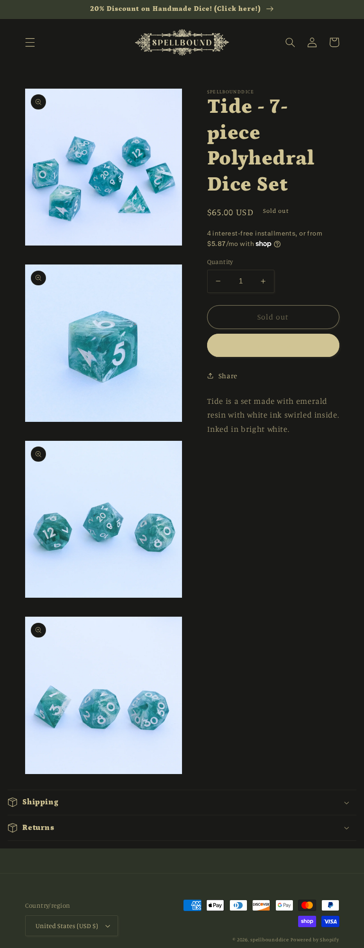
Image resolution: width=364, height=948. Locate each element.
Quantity (220, 261)
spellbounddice (269, 939)
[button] (30, 42)
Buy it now (273, 345)
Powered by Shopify (315, 939)
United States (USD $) (67, 926)
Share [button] (227, 376)
